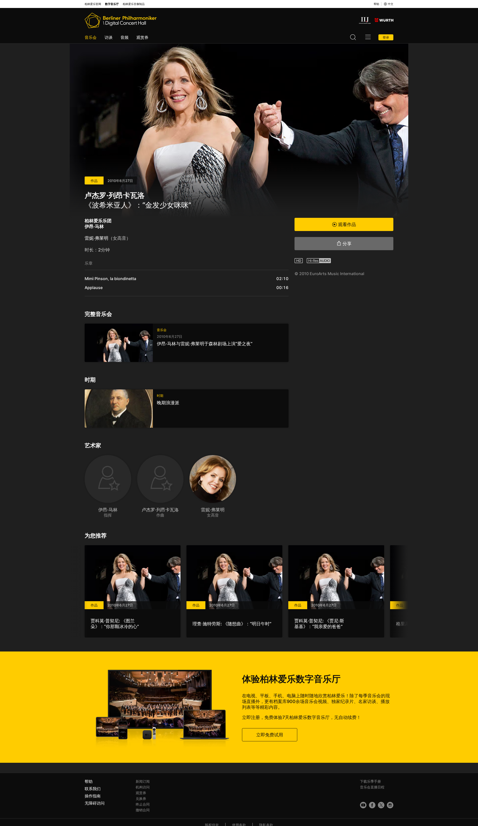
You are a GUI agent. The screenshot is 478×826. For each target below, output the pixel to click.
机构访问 (143, 787)
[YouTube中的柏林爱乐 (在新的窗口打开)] (363, 805)
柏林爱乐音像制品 (134, 4)
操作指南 (93, 795)
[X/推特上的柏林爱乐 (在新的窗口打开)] (381, 805)
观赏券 (142, 37)
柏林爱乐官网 (93, 4)
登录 (386, 37)
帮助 (376, 3)
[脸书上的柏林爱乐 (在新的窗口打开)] (372, 805)
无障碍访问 (95, 803)
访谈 (109, 37)
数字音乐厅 (112, 4)
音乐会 (91, 37)
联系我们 (93, 788)
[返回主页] (121, 20)
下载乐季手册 (370, 781)
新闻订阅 (143, 781)
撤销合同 (143, 810)
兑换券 (141, 798)
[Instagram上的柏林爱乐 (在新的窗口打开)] (390, 805)
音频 (124, 37)
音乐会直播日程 (372, 787)
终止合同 (143, 804)
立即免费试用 (269, 734)
